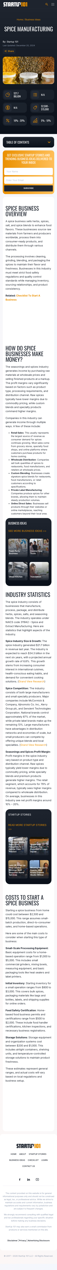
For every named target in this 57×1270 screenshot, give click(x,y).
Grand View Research (31, 681)
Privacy (22, 1240)
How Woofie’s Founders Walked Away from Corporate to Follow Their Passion (17, 845)
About (22, 1154)
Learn (44, 1160)
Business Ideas (32, 19)
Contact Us (28, 1166)
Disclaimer (12, 1240)
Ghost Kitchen (16, 576)
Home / (21, 19)
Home (13, 1154)
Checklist (33, 1160)
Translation (35, 576)
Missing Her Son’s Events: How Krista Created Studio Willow (39, 871)
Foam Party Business (14, 552)
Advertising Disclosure (39, 1240)
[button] (52, 4)
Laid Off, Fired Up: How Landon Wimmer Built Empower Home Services (17, 870)
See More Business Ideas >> (27, 530)
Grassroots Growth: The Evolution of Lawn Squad (38, 848)
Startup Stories (37, 1154)
